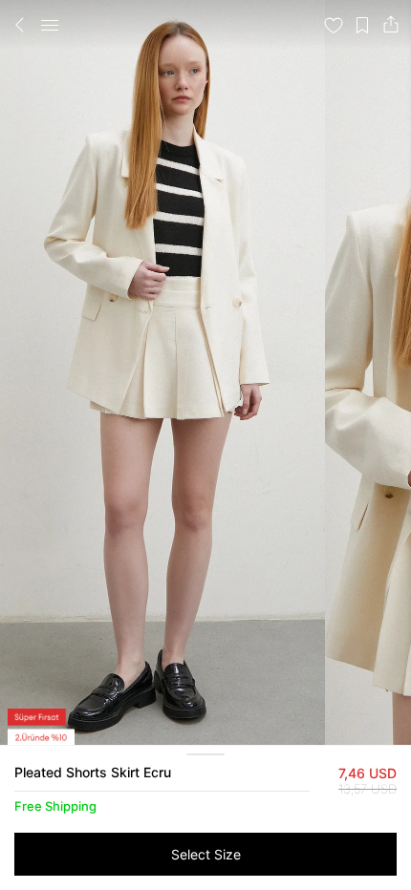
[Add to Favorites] (333, 24)
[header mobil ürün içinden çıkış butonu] (20, 25)
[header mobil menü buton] (49, 25)
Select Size (206, 854)
